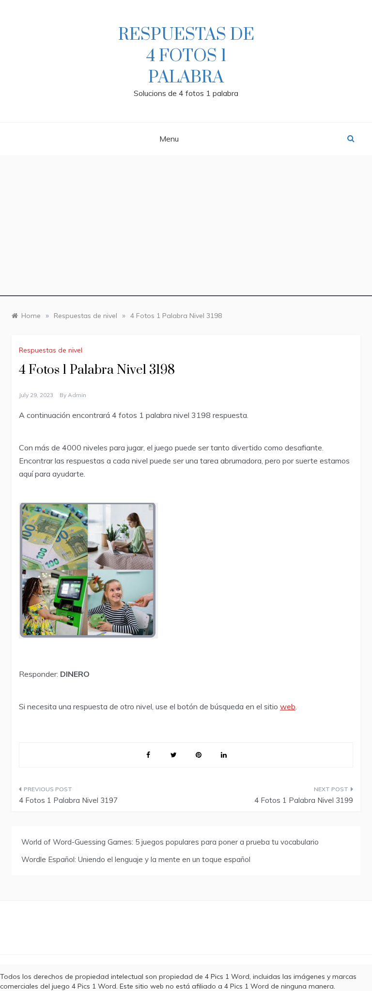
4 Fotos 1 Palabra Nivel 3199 (303, 800)
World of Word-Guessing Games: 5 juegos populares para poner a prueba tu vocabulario (170, 842)
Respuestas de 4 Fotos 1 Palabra (186, 56)
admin (77, 395)
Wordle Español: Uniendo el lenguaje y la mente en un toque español (135, 859)
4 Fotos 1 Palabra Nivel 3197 (68, 800)
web (287, 706)
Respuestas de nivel (50, 350)
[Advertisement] (186, 228)
